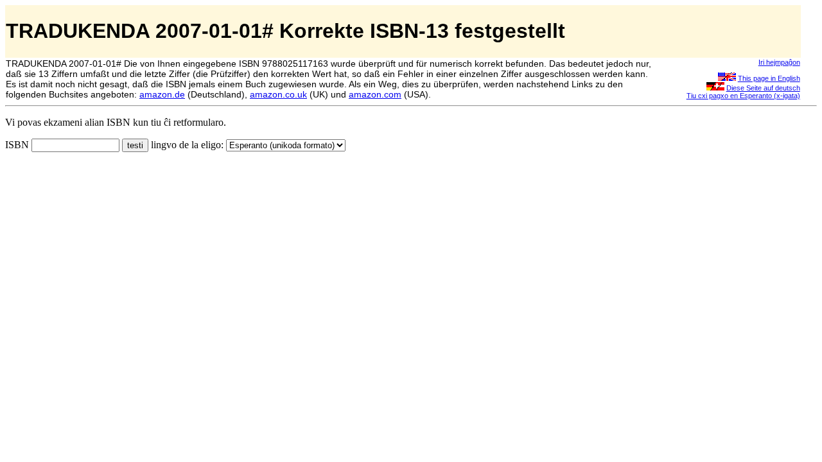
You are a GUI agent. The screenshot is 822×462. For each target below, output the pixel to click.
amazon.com (375, 94)
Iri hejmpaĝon (779, 62)
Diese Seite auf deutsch (763, 88)
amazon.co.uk (278, 94)
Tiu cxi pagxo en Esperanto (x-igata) (743, 95)
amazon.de (162, 94)
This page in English (769, 78)
